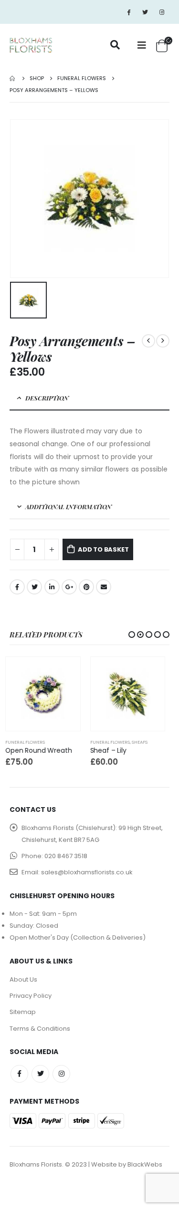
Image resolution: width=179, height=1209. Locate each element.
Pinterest (86, 586)
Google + (69, 586)
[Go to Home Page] (13, 78)
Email (103, 586)
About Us (23, 979)
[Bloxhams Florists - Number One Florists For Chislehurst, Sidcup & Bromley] (31, 45)
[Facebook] (128, 12)
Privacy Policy (31, 995)
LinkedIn (52, 586)
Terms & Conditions (40, 1028)
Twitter (34, 586)
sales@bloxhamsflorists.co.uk (87, 872)
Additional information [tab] (68, 506)
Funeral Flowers (30, 742)
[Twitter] (145, 12)
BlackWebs (144, 1164)
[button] (131, 634)
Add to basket (103, 549)
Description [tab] (47, 398)
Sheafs (59, 742)
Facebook (17, 586)
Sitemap (23, 1011)
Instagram (61, 1074)
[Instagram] (162, 12)
